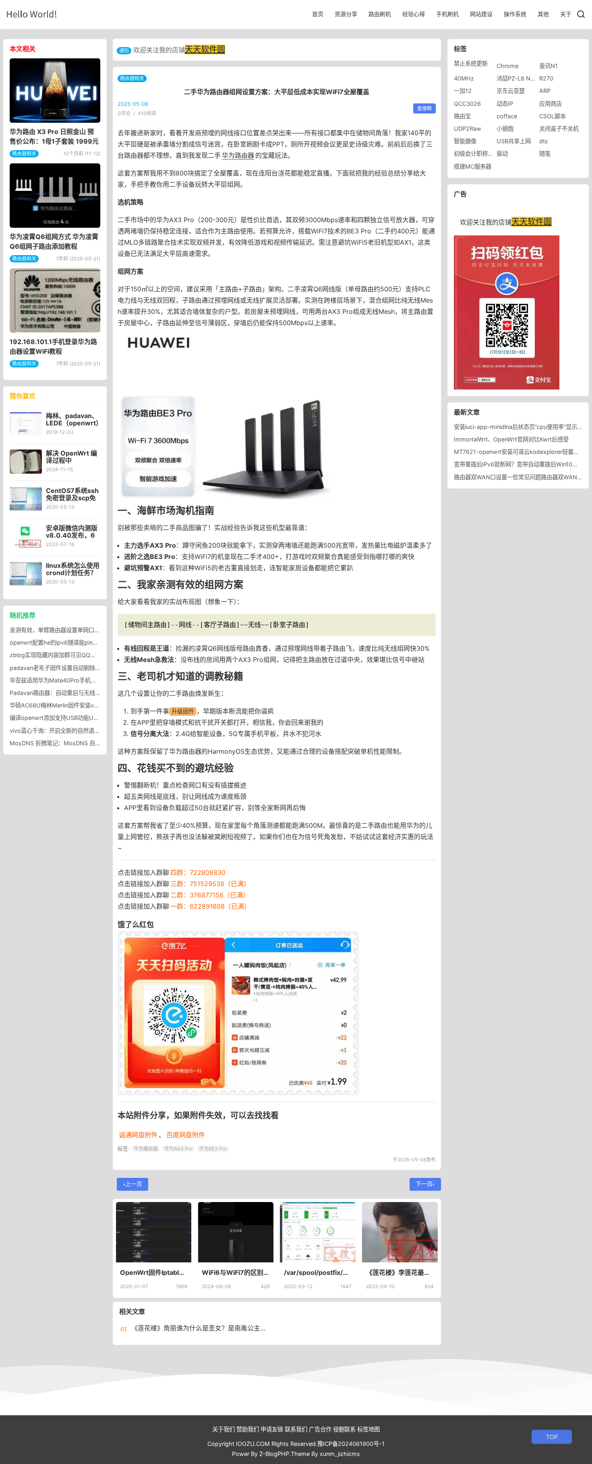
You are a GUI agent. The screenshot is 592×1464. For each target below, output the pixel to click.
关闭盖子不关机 (559, 128)
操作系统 (515, 13)
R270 (546, 78)
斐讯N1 (548, 65)
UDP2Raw (467, 128)
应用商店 (550, 103)
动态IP (505, 103)
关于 (565, 13)
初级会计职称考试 (476, 153)
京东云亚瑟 (511, 90)
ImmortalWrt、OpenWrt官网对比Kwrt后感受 (511, 439)
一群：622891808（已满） (210, 906)
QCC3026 (467, 103)
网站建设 (481, 13)
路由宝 (462, 116)
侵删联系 (344, 1429)
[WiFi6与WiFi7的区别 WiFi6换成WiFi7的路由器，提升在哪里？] (235, 1232)
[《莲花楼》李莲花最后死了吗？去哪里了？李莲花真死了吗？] (400, 1232)
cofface (507, 116)
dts (543, 141)
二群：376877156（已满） (209, 895)
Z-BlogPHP (274, 1453)
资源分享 (346, 13)
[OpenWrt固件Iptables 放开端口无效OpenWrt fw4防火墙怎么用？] (154, 1232)
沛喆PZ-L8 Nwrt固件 (524, 78)
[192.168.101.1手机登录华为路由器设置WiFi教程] (55, 300)
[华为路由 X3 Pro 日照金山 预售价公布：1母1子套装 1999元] (55, 90)
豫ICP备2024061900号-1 (351, 1443)
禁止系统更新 (471, 63)
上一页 (133, 1183)
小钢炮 (505, 128)
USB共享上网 (514, 141)
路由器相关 (132, 78)
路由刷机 (379, 13)
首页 (317, 13)
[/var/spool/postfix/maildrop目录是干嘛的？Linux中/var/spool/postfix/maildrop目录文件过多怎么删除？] (318, 1232)
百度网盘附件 (185, 1135)
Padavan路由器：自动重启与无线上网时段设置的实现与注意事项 (92, 692)
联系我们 (296, 1429)
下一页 (424, 1183)
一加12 (463, 90)
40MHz (464, 78)
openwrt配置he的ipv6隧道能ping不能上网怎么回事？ (78, 642)
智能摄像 (465, 141)
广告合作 (320, 1429)
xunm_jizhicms (340, 1453)
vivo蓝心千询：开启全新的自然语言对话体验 (66, 730)
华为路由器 (238, 155)
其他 (543, 13)
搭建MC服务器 (472, 166)
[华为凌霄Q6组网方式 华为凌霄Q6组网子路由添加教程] (55, 195)
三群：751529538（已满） (210, 884)
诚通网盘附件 (138, 1135)
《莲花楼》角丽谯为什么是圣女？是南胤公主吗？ (202, 1328)
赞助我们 (247, 1429)
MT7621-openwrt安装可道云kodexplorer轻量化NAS (522, 451)
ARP (545, 90)
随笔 (545, 153)
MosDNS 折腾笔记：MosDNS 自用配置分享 (66, 743)
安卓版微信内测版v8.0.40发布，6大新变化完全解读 (71, 535)
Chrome (507, 65)
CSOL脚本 (552, 116)
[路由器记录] (31, 14)
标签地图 (368, 1429)
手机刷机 (447, 13)
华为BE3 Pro (213, 1149)
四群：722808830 (198, 872)
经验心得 (413, 13)
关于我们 (223, 1429)
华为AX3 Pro (178, 1149)
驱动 (502, 153)
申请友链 (272, 1429)
